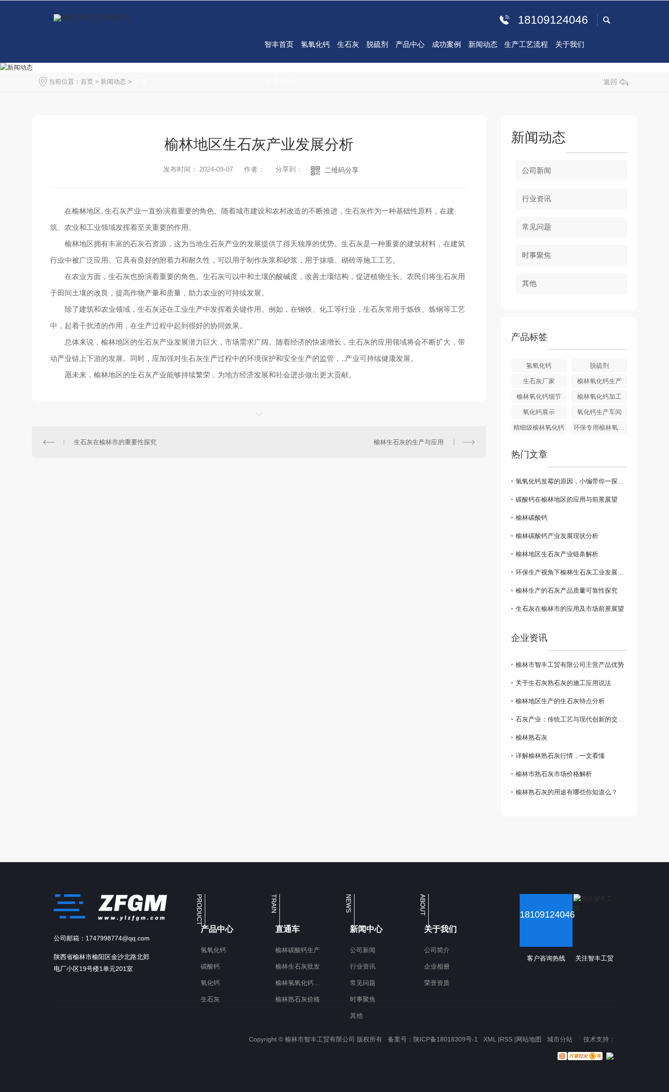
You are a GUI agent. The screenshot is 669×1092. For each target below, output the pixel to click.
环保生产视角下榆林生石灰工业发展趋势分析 (571, 572)
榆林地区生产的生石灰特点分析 (560, 701)
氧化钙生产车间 (599, 412)
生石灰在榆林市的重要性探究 (115, 442)
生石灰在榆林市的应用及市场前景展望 (570, 608)
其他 (139, 81)
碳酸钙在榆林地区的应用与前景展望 (567, 499)
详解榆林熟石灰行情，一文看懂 (560, 755)
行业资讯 (536, 199)
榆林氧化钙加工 (599, 396)
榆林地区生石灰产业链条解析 (557, 554)
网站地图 (529, 1039)
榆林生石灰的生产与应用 (409, 442)
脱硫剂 (599, 365)
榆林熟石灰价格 (297, 999)
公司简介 (437, 950)
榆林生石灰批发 (297, 966)
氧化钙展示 (539, 412)
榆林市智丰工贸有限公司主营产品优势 (570, 664)
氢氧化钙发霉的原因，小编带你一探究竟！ (571, 481)
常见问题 (536, 227)
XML (489, 1039)
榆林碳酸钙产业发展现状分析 (557, 535)
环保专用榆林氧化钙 (600, 427)
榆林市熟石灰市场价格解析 (554, 773)
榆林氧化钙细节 (539, 396)
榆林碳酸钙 (531, 517)
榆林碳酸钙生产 (297, 950)
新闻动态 (113, 81)
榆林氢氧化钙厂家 (299, 982)
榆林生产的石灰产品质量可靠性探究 (567, 590)
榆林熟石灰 (531, 737)
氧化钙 (210, 982)
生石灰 (210, 999)
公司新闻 (536, 170)
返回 (610, 82)
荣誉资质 (437, 982)
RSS (506, 1039)
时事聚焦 (536, 255)
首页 (87, 81)
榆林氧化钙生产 (599, 381)
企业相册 (437, 966)
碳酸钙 (210, 966)
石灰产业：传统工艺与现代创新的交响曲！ (571, 719)
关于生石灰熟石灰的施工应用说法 (563, 682)
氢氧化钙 (539, 365)
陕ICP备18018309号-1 (445, 1039)
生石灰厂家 (539, 381)
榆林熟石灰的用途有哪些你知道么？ (567, 792)
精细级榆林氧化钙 (538, 427)
